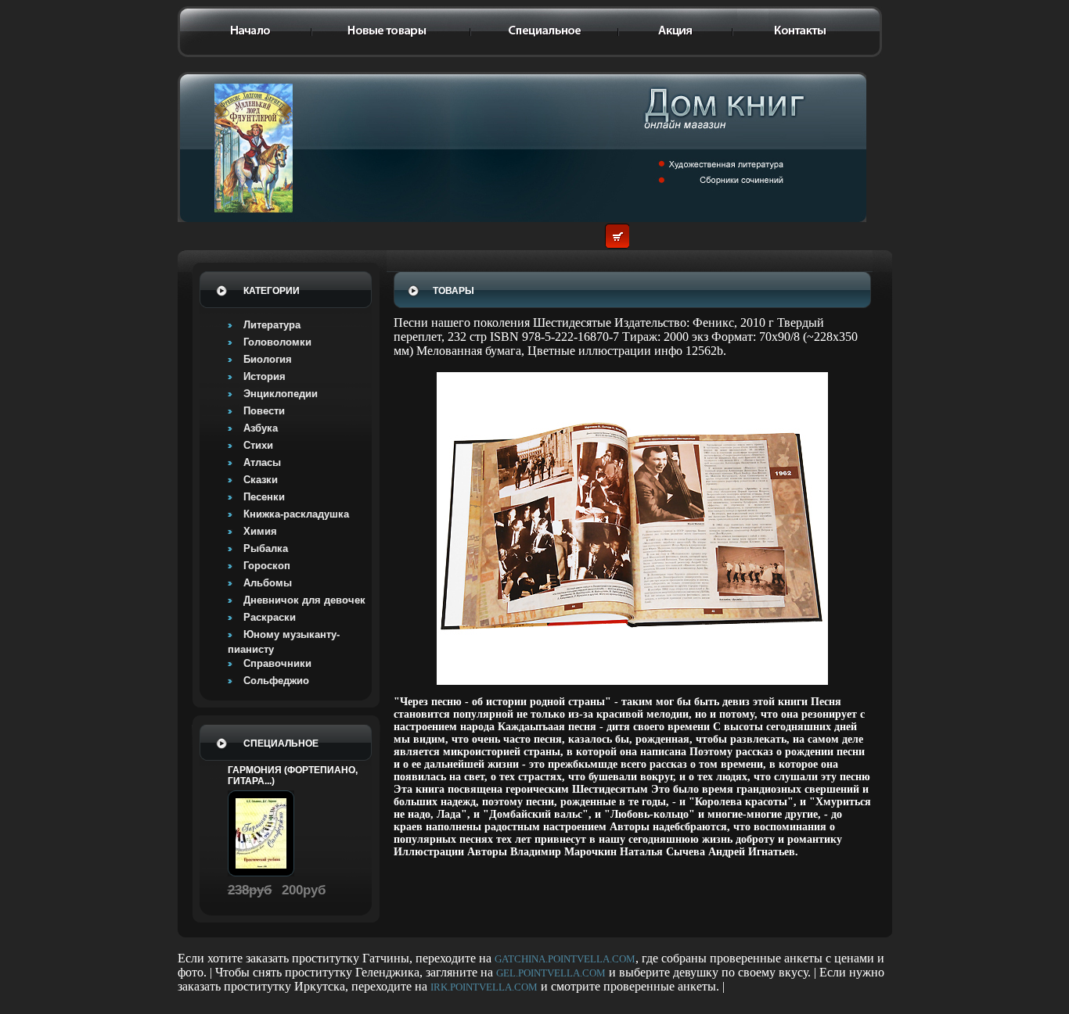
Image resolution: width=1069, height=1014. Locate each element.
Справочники (277, 663)
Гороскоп (266, 565)
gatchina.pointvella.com (565, 959)
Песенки (264, 497)
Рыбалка (265, 548)
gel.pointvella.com (551, 973)
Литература (272, 325)
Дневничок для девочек (304, 600)
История (264, 376)
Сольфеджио (276, 680)
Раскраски (269, 617)
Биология (267, 359)
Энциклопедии (280, 394)
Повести (264, 411)
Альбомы (267, 583)
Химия (260, 531)
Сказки (260, 480)
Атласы (262, 462)
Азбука (260, 428)
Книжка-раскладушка (296, 514)
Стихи (258, 445)
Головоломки (277, 342)
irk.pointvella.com (484, 987)
